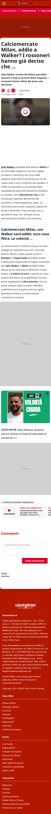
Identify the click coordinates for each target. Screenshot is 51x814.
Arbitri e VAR (8, 770)
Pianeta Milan (9, 10)
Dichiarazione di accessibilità (16, 804)
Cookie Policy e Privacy (12, 800)
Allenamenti (8, 722)
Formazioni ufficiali (11, 755)
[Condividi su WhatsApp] (3, 90)
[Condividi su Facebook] (8, 90)
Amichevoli (7, 759)
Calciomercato (29, 10)
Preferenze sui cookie (12, 807)
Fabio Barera (24, 90)
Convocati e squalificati (13, 766)
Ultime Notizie (9, 703)
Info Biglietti (8, 718)
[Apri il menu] (4, 3)
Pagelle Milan (8, 747)
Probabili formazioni (12, 751)
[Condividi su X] (13, 90)
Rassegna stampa (10, 706)
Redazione (7, 785)
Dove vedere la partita (12, 763)
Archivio (6, 792)
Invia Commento (34, 560)
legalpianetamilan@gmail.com (16, 671)
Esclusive (6, 710)
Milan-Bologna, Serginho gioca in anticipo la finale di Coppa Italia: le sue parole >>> (23, 433)
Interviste (6, 725)
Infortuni (6, 714)
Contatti (6, 788)
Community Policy (10, 796)
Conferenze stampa (11, 729)
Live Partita (7, 744)
